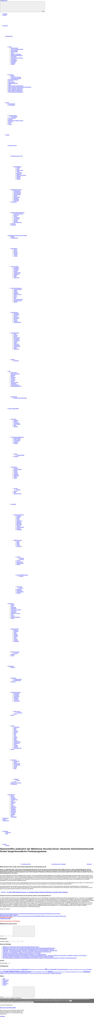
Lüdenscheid (20, 561)
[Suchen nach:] (6, 936)
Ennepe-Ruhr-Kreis (16, 692)
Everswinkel (17, 340)
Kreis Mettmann (17, 166)
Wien (12, 815)
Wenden (16, 426)
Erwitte (15, 470)
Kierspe (18, 560)
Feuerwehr (11, 74)
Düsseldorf (13, 608)
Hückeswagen (17, 194)
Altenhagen (16, 727)
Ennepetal (16, 694)
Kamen (15, 766)
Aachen (13, 604)
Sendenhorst (17, 346)
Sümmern (21, 559)
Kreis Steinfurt (14, 312)
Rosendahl (16, 277)
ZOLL (9, 84)
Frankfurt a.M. (14, 799)
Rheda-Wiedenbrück (16, 386)
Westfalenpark (17, 680)
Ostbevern (16, 344)
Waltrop (15, 301)
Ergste (18, 780)
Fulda (12, 800)
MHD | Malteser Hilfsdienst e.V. (15, 90)
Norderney (13, 809)
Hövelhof (13, 380)
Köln (12, 614)
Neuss (12, 618)
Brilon (18, 518)
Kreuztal (16, 442)
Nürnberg (13, 810)
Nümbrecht (16, 199)
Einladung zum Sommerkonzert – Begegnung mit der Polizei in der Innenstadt (22, 953)
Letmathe (21, 558)
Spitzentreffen (44, 913)
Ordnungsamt (11, 82)
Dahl (15, 729)
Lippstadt (16, 474)
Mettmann (19, 174)
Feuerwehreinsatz (62, 969)
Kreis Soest (14, 467)
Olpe (15, 425)
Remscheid (14, 202)
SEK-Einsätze (14, 50)
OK (70, 1000)
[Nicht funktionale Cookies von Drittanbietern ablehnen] (33, 1002)
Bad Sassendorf (18, 469)
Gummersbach (17, 193)
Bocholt (15, 251)
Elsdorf (15, 633)
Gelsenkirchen (14, 238)
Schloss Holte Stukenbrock (20, 398)
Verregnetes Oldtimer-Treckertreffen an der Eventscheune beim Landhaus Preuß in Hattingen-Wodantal (28, 956)
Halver (18, 543)
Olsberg (18, 525)
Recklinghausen (18, 300)
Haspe (15, 738)
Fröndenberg (17, 764)
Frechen (16, 636)
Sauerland (13, 504)
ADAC (7, 969)
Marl (15, 298)
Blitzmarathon (14, 51)
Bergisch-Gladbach (18, 213)
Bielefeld (13, 375)
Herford (13, 378)
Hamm (12, 749)
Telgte (15, 347)
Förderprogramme (36, 913)
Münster (13, 359)
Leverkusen (16, 218)
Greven (15, 316)
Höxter (12, 381)
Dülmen (16, 271)
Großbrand (39, 971)
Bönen (15, 762)
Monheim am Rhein (21, 175)
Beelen (15, 336)
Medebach (19, 523)
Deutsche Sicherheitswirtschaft (21, 913)
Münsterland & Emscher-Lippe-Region (17, 235)
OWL (9, 371)
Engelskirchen (17, 192)
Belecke (19, 490)
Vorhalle (16, 746)
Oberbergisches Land (16, 189)
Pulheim (16, 640)
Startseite (5, 13)
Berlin (12, 795)
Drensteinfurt (17, 337)
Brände (13, 76)
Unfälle (13, 64)
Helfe (15, 739)
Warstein (16, 488)
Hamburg (13, 798)
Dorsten (16, 292)
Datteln (15, 290)
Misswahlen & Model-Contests (15, 120)
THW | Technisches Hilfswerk (15, 92)
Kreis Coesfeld (14, 266)
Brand (13, 969)
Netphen (16, 443)
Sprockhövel (17, 701)
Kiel (12, 804)
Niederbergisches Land (16, 156)
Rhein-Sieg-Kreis (15, 651)
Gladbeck (16, 293)
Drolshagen (16, 422)
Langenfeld (19, 172)
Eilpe (15, 733)
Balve (18, 542)
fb (46, 969)
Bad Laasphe (17, 439)
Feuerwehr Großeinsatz (73, 969)
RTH (28, 973)
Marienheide (17, 197)
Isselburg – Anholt (15, 613)
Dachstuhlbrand (18, 969)
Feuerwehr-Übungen (16, 78)
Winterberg (19, 529)
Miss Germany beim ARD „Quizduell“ (9, 914)
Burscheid (16, 215)
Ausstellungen (11, 103)
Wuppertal (13, 224)
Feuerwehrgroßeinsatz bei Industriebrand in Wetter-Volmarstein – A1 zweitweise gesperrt (24, 954)
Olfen (15, 276)
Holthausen (16, 743)
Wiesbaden (14, 817)
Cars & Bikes (11, 105)
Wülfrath (19, 179)
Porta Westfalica (15, 385)
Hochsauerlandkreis (19, 514)
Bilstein (15, 421)
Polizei (10, 46)
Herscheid (19, 546)
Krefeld (13, 615)
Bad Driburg (14, 372)
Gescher (16, 253)
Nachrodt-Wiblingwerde (22, 575)
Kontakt (4, 844)
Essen (12, 715)
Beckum (16, 335)
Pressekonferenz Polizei (17, 58)
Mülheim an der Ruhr (16, 782)
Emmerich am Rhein (16, 609)
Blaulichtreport (9, 36)
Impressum (5, 831)
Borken (15, 252)
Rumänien (13, 812)
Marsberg (19, 522)
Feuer (48, 969)
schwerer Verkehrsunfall (34, 973)
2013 (1, 969)
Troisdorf (16, 653)
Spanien (13, 813)
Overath (16, 220)
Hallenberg (19, 521)
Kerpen (15, 638)
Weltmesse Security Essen (53, 913)
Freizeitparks (14, 116)
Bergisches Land (12, 145)
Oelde (15, 342)
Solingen (13, 223)
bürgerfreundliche (9, 913)
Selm (15, 768)
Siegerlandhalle (20, 455)
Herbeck (16, 740)
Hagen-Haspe (56, 971)
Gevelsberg (16, 696)
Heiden (15, 254)
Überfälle (13, 62)
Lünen (15, 767)
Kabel (15, 744)
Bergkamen (16, 761)
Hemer (18, 545)
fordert (30, 913)
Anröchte (16, 468)
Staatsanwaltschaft (12, 83)
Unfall (52, 973)
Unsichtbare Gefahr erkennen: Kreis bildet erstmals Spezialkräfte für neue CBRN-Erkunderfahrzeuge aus (28, 949)
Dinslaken (13, 607)
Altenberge (16, 313)
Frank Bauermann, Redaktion (58, 864)
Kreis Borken (14, 248)
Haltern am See (17, 294)
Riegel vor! (13, 59)
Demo (12, 53)
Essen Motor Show (41, 969)
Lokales (7, 134)
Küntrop (21, 588)
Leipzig (13, 805)
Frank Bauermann (12, 971)
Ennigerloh (16, 339)
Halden (15, 737)
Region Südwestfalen (13, 408)
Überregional (11, 794)
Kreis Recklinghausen (16, 288)
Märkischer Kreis (18, 540)
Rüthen (15, 476)
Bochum (13, 667)
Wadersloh (16, 349)
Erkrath (18, 167)
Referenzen (5, 818)
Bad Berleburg (17, 438)
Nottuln (15, 275)
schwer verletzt (42, 973)
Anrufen (5, 15)
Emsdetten (16, 314)
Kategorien (5, 25)
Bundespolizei (14, 48)
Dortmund (13, 678)
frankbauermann (26, 971)
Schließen (2, 1016)
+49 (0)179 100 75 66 (5, 918)
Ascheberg (16, 267)
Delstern (16, 730)
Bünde (12, 376)
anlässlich (2, 913)
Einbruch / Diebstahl (16, 54)
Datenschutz (6, 820)
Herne (15, 295)
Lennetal (16, 745)
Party (9, 123)
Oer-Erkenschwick (18, 299)
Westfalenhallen (18, 679)
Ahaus (15, 249)
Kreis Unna (14, 759)
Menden (19, 564)
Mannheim (13, 807)
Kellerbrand (77, 971)
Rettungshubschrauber (22, 973)
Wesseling (16, 641)
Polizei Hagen (6, 973)
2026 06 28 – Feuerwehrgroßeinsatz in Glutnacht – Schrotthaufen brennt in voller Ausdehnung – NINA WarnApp (30, 950)
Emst (15, 734)
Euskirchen (14, 612)
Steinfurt (16, 321)
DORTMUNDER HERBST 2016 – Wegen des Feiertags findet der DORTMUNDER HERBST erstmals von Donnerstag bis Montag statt (33, 916)
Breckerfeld (16, 693)
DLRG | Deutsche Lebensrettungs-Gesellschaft (19, 87)
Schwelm (16, 699)
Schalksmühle (20, 591)
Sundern (19, 528)
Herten (15, 296)
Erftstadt (16, 635)
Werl (15, 492)
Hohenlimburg (17, 741)
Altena (18, 541)
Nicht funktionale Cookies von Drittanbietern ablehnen (11, 1002)
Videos (4, 819)
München (13, 808)
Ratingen (19, 176)
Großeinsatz (44, 971)
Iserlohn (18, 557)
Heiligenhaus (20, 170)
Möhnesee (16, 475)
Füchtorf (16, 341)
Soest (15, 478)
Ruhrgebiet (11, 666)
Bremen (13, 797)
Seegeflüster (48, 973)
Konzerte (10, 119)
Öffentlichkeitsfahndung (17, 55)
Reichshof (16, 200)
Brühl (15, 632)
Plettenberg (19, 590)
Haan (18, 169)
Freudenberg (17, 440)
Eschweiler (13, 611)
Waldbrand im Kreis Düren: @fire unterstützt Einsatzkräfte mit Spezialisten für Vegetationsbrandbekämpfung (29, 948)
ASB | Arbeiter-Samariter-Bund (15, 85)
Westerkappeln (17, 322)
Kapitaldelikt (14, 60)
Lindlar (15, 195)
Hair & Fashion (12, 118)
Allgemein (89, 864)
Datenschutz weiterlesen (28, 1002)
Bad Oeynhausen (15, 373)
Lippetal (16, 473)
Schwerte (16, 779)
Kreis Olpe (13, 419)
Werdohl (19, 593)
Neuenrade (19, 586)
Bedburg (16, 630)
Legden (15, 256)
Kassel (12, 803)
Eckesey (16, 732)
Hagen (12, 725)
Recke (15, 319)
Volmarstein (19, 712)
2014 (3, 969)
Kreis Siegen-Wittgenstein (17, 437)
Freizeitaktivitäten (12, 115)
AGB (7, 833)
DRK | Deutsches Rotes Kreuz (15, 88)
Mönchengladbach (15, 617)
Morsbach (16, 198)
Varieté (10, 124)
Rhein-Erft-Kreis (15, 629)
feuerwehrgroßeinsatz (82, 969)
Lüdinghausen (17, 272)
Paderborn (13, 383)
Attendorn (16, 420)
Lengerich (16, 318)
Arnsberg (19, 516)
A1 (4, 969)
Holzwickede (17, 763)
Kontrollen (13, 61)
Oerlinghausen (14, 382)
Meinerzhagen (20, 563)
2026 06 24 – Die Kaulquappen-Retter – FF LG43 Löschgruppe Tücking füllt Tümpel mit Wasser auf (27, 951)
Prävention (13, 56)
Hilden (18, 171)
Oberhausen (14, 784)
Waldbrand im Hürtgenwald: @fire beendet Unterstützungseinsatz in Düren (21, 946)
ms (82, 971)
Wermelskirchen (18, 222)
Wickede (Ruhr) (17, 493)
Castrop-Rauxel (17, 289)
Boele (15, 728)
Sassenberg (17, 345)
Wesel (12, 655)
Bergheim (16, 631)
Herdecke (16, 698)
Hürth (15, 637)
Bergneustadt (17, 190)
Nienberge (16, 360)
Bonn (12, 606)
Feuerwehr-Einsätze (16, 77)
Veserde (21, 576)
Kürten (15, 216)
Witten (15, 714)
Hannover (13, 802)
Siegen (15, 454)
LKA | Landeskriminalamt (17, 49)
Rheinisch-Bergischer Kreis (17, 212)
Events (7, 102)
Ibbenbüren (16, 317)
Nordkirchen (17, 274)
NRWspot (86, 971)
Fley (15, 735)
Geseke (16, 472)
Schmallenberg (20, 527)
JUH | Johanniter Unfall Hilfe (15, 89)
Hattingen (16, 697)
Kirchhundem (17, 424)
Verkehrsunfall (57, 973)
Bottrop (13, 236)
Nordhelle (19, 589)
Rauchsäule (14, 973)
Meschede (19, 524)
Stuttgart (13, 814)
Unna (15, 781)
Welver (15, 491)
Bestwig (18, 517)
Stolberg (13, 654)
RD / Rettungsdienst (13, 79)
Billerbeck (16, 269)
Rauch (11, 973)
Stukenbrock (14, 396)
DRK (29, 969)
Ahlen (15, 334)
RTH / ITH (10, 80)
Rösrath (16, 221)
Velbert (18, 177)
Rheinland (10, 603)
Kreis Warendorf (15, 332)
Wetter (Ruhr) (17, 711)
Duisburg (13, 681)
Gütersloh (13, 377)
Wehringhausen (18, 748)
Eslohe (18, 519)
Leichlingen (16, 217)
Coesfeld (16, 270)
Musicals (10, 121)
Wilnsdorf (16, 456)
